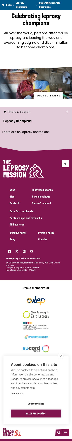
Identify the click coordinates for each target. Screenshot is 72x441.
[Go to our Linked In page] (24, 250)
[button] (65, 432)
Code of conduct (41, 203)
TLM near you (17, 224)
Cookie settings (36, 403)
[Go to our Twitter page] (16, 250)
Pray (12, 239)
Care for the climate (21, 211)
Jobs (12, 190)
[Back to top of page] (65, 163)
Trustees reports (42, 190)
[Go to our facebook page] (9, 250)
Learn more (17, 393)
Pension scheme (41, 196)
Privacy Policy (46, 232)
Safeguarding (18, 232)
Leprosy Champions (21, 4)
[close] (61, 356)
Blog (12, 196)
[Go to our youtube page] (31, 250)
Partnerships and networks (26, 218)
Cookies (42, 239)
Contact (14, 203)
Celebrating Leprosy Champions (49, 4)
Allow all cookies (36, 413)
